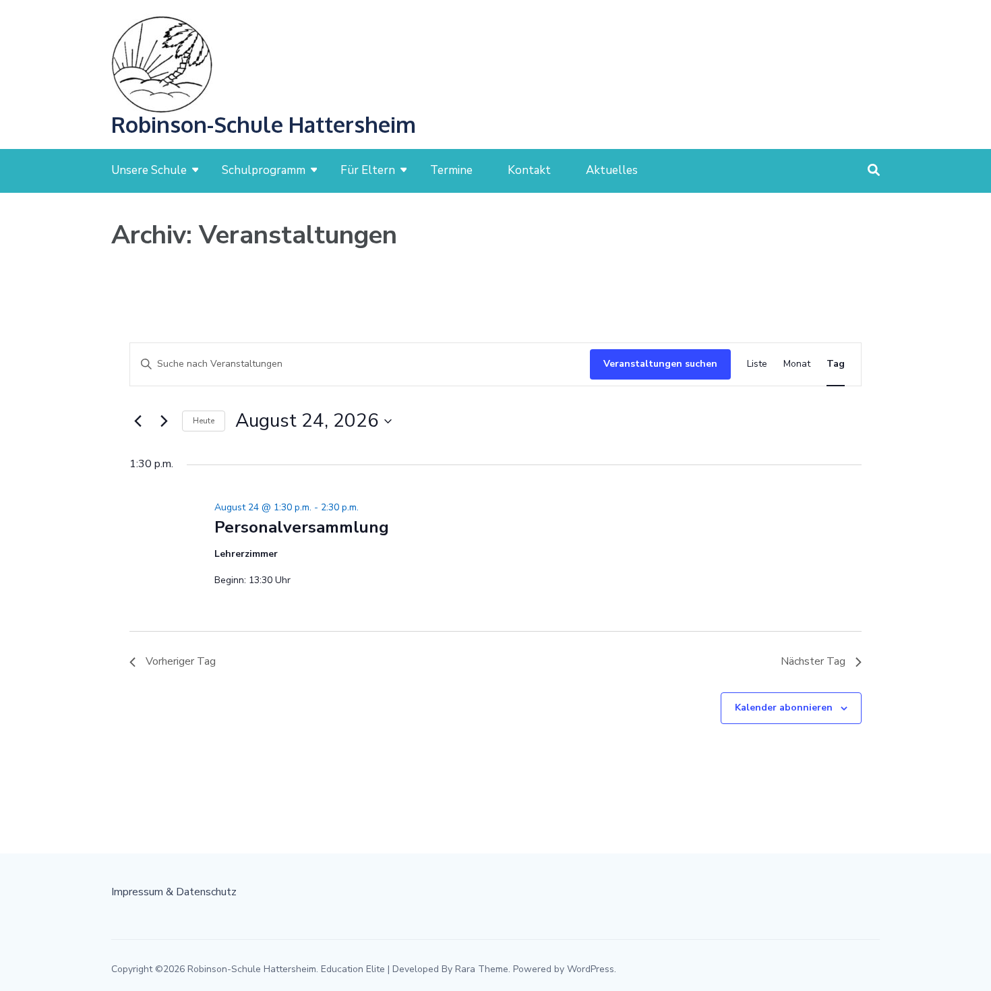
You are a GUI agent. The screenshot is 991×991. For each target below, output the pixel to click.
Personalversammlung (301, 527)
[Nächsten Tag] (164, 421)
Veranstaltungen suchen (660, 363)
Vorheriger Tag (181, 661)
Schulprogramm (263, 170)
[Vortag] (137, 421)
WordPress (590, 969)
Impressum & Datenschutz (174, 891)
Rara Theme (481, 969)
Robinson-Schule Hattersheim (263, 124)
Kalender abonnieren (784, 707)
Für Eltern (367, 170)
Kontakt (529, 170)
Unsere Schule (149, 170)
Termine (451, 170)
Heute (203, 420)
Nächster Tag (813, 661)
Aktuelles (612, 170)
